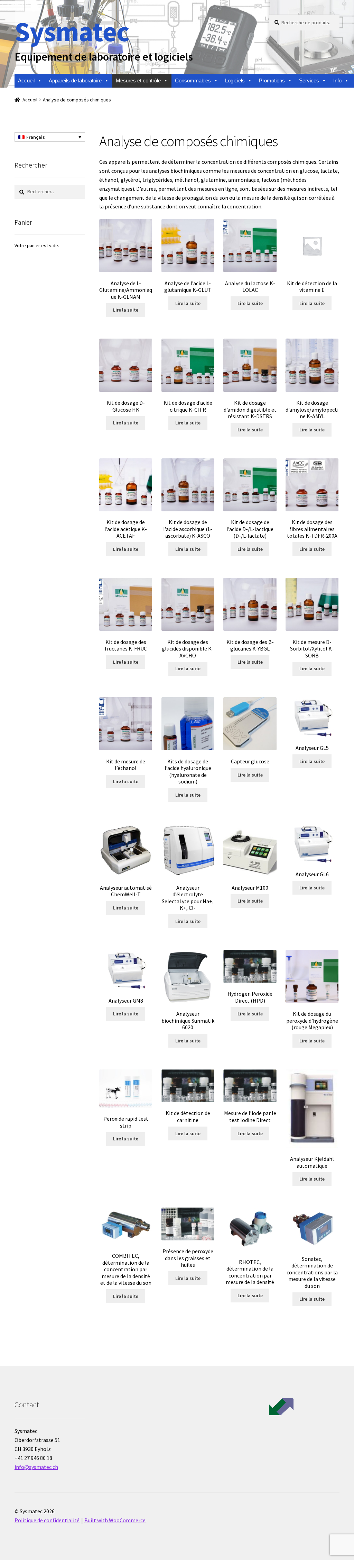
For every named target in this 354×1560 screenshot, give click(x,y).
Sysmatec (72, 31)
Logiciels (235, 80)
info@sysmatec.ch (36, 1466)
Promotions (272, 80)
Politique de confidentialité (47, 1520)
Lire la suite (125, 310)
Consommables (193, 80)
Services (309, 80)
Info (337, 80)
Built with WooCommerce (115, 1520)
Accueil (26, 80)
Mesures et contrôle (138, 80)
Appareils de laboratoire (75, 80)
